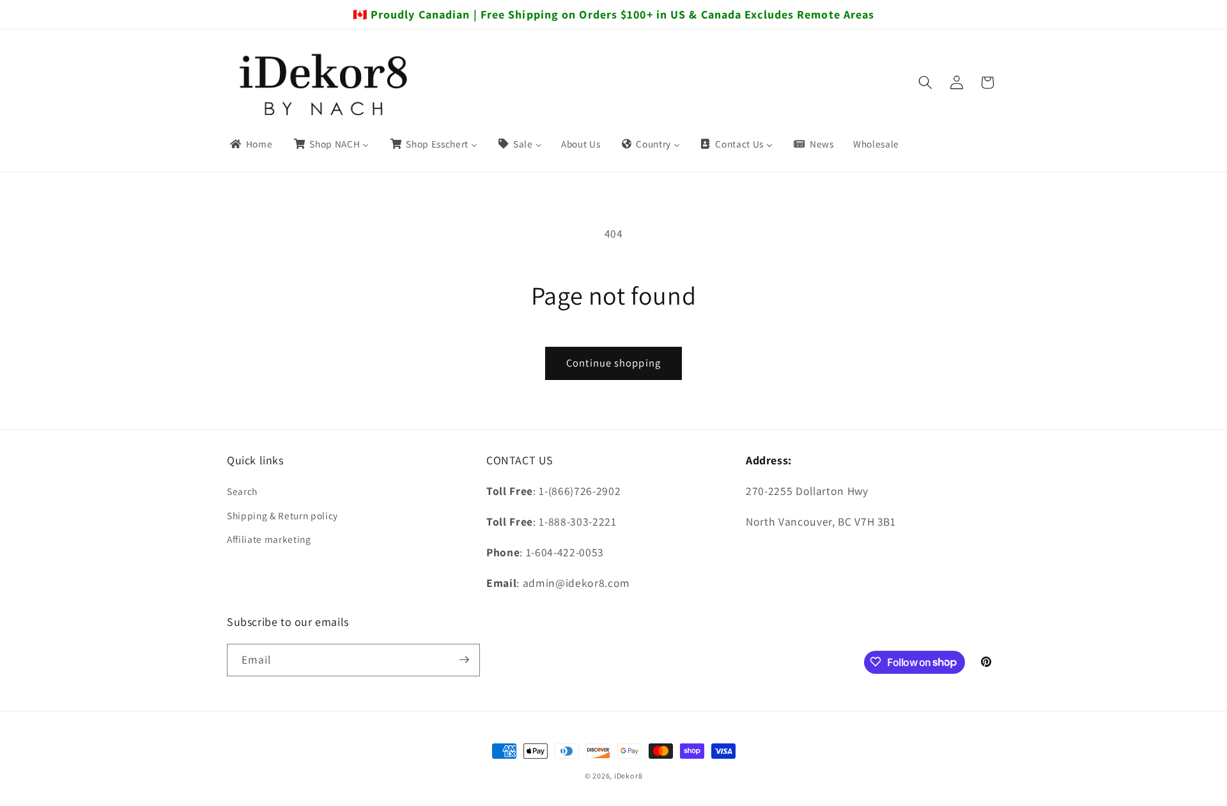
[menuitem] (250, 144)
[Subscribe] (464, 659)
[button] (925, 82)
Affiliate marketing (269, 539)
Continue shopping (613, 363)
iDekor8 (628, 775)
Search (242, 491)
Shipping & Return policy (282, 515)
